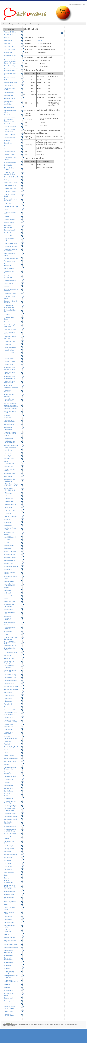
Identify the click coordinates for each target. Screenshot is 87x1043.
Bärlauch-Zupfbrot (9, 152)
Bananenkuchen (9, 93)
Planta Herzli (8, 704)
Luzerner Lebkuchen (10, 516)
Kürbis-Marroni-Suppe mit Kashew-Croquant (11, 484)
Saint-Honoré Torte (10, 761)
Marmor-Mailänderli (10, 557)
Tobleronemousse (9, 891)
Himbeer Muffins (9, 359)
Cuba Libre (7, 203)
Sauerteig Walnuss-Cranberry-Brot (10, 768)
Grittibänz (7, 314)
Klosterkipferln (8, 456)
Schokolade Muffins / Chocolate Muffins (10, 809)
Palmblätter (7, 655)
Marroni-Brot (8, 569)
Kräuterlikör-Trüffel (10, 473)
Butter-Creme (8, 143)
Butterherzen (8, 149)
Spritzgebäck (8, 866)
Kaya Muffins (8, 450)
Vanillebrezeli (8, 916)
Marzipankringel (9, 581)
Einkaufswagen (23, 24)
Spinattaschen (8, 857)
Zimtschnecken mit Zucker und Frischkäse (11, 981)
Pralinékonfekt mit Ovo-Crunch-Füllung (10, 721)
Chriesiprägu (8, 180)
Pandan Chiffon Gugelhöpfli (9, 666)
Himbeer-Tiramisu (9, 362)
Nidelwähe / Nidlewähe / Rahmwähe (7, 618)
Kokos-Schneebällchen (9, 462)
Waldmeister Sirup (9, 937)
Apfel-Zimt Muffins (9, 49)
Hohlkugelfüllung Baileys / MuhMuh (9, 368)
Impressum (72, 4)
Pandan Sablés (9, 683)
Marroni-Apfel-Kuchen (11, 566)
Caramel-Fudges (9, 155)
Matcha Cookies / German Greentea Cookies (9, 585)
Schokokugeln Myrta (10, 806)
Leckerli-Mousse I (9, 499)
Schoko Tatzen (8, 791)
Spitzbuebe (7, 863)
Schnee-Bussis (8, 785)
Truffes (6, 905)
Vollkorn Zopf (8, 934)
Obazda (6, 634)
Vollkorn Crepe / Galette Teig (9, 930)
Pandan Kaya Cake (10, 678)
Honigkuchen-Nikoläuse (8, 390)
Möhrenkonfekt (8, 609)
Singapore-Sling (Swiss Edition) (9, 842)
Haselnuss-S (8, 344)
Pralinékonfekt (8, 717)
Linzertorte (7, 513)
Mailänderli (7, 522)
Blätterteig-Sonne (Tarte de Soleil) (9, 130)
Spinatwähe (7, 860)
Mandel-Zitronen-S (10, 537)
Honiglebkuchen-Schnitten (9, 395)
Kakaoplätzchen (9, 424)
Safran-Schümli (9, 756)
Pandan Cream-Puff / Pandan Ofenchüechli (10, 671)
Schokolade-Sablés (10, 813)
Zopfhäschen (8, 1004)
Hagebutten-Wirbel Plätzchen (10, 337)
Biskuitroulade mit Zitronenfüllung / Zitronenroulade (9, 119)
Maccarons (7, 519)
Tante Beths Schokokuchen (8, 881)
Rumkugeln (7, 741)
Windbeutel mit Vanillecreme (8, 951)
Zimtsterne (7, 985)
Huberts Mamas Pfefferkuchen (9, 399)
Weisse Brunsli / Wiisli (11, 945)
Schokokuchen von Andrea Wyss (10, 802)
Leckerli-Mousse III (10, 504)
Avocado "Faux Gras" (10, 82)
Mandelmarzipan (9, 543)
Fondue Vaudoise (9, 261)
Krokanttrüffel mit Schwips (9, 470)
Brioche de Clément (10, 137)
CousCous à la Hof (10, 188)
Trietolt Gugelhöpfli (10, 902)
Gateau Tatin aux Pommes (9, 272)
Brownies (7, 140)
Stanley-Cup (8, 869)
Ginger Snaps (8, 283)
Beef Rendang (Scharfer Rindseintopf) (8, 103)
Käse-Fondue (8, 476)
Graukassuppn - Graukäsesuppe (9, 306)
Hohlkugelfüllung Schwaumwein (9, 381)
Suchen (32, 24)
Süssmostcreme (9, 872)
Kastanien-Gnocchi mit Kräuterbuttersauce (11, 446)
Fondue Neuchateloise (11, 258)
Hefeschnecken (9, 350)
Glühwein (7, 286)
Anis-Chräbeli (8, 35)
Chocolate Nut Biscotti (11, 177)
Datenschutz (81, 4)
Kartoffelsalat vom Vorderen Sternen (9, 441)
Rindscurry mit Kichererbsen (8, 733)
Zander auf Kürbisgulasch (8, 958)
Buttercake (7, 146)
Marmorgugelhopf (9, 560)
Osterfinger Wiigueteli (10, 652)
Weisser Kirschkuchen (11, 947)
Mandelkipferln (8, 540)
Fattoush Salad (8, 236)
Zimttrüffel (7, 987)
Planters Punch (8, 707)
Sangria (6, 764)
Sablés (6, 753)
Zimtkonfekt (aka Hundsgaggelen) (9, 972)
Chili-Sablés (8, 165)
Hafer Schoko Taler (10, 329)
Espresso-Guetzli (9, 230)
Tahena (6, 878)
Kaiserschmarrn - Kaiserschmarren (9, 421)
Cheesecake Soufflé (10, 162)
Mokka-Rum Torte (9, 602)
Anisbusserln (8, 41)
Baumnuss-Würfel (9, 98)
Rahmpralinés (8, 729)
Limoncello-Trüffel (9, 510)
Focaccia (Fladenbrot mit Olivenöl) (10, 250)
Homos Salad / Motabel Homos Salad (11, 386)
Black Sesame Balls (10, 127)
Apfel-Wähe (7, 44)
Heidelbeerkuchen (10, 356)
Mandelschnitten (9, 546)
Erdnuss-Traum (9, 222)
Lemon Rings (8, 507)
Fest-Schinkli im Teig (10, 243)
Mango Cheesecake (10, 551)
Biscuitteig (7, 115)
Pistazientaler (8, 698)
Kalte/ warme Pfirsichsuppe (8, 428)
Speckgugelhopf (9, 849)
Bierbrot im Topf (9, 107)
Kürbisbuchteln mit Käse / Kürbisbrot (10, 489)
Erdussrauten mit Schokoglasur (9, 226)
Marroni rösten (8, 563)
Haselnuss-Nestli (9, 341)
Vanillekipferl (8, 919)
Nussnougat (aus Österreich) (9, 628)
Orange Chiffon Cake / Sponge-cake (11, 638)
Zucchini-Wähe (8, 1011)
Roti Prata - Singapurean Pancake (11, 737)
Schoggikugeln (8, 788)
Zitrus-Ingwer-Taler (10, 1001)
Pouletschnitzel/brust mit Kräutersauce (10, 713)
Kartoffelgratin (8, 438)
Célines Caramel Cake (11, 206)
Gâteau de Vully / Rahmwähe (9, 325)
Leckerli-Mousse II (9, 502)
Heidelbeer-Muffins (10, 353)
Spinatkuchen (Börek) (10, 854)
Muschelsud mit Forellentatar (9, 605)
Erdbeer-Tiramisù (9, 219)
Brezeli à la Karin (9, 134)
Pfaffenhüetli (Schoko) (11, 686)
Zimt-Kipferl (7, 965)
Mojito (6, 599)
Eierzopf (6, 217)
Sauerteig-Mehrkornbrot (8, 772)
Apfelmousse (8, 52)
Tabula (6, 875)
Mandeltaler (7, 549)
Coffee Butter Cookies (11, 183)
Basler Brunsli (8, 95)
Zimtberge (7, 968)
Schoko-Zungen (9, 798)
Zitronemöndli (8, 990)
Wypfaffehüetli (8, 955)
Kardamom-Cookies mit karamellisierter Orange (10, 433)
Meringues (7, 590)
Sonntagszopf (8, 846)
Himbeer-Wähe (8, 364)
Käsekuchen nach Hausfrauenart (9, 480)
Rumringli (7, 744)
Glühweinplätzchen (10, 293)
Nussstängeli (8, 631)
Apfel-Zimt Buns (9, 46)
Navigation (12, 24)
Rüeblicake (7, 750)
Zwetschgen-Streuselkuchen (9, 1015)
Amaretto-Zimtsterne (10, 32)
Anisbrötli (7, 38)
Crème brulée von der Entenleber (11, 199)
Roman (40, 40)
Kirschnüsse (8, 453)
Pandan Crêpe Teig (10, 675)
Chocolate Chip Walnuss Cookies (9, 173)
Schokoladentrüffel (10, 834)
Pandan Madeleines (10, 680)
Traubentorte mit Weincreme (9, 898)
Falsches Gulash (9, 233)
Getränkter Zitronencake (8, 276)
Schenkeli (7, 782)
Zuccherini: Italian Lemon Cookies (9, 1007)
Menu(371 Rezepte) (63, 11)
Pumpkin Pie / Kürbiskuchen (8, 725)
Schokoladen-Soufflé (10, 819)
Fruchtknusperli (9, 268)
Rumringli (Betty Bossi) (11, 747)
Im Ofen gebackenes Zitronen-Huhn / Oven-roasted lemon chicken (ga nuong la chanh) (11, 406)
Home (5, 24)
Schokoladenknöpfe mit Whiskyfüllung (10, 830)
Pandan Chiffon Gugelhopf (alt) (9, 662)
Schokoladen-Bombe (10, 816)
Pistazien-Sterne (9, 695)
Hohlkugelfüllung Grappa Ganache (9, 377)
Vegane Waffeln (9, 922)
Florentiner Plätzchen (10, 246)
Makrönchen (8, 525)
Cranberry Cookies (10, 191)
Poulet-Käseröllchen (10, 710)
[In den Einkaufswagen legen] (62, 33)
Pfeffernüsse (8, 692)
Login (38, 24)
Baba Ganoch (8, 85)
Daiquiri (6, 209)
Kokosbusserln (8, 466)
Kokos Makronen (9, 459)
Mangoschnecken (9, 554)
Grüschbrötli (8, 322)
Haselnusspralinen (10, 347)
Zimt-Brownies (8, 962)
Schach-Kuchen (9, 779)
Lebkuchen (7, 496)
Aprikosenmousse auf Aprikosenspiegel (10, 69)
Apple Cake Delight (10, 66)
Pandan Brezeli (9, 658)
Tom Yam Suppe (9, 894)
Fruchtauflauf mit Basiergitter (9, 264)
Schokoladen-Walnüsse (8, 822)
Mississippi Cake (9, 596)
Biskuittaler (7, 124)
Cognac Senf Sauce (10, 186)
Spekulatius (7, 852)
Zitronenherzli (8, 998)
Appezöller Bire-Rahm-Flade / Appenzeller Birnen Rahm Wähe (11, 61)
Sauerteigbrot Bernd (10, 776)
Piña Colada (8, 701)
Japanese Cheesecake (8, 416)
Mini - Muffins (8, 593)
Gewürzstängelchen (10, 280)
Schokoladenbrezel (10, 826)
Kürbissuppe (8, 493)
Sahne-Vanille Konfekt (11, 758)
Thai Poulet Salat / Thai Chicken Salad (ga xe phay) (10, 887)
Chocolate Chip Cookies (9, 168)
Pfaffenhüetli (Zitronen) (11, 689)
